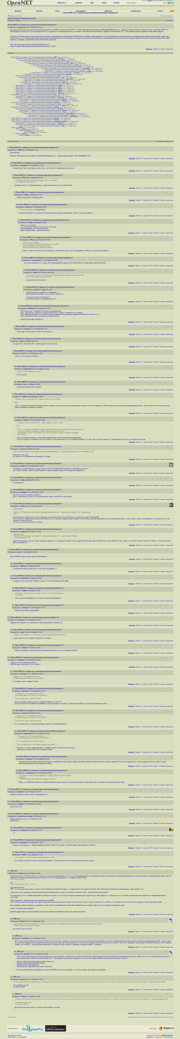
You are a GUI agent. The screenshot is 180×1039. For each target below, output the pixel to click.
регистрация (159, 0)
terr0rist (76, 73)
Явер (67, 62)
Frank (59, 87)
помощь (39, 11)
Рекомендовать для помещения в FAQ (137, 1017)
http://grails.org (37, 197)
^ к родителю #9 (147, 442)
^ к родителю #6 (147, 216)
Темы (158, 1017)
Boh (59, 76)
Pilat (63, 60)
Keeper (24, 129)
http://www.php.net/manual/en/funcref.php (31, 963)
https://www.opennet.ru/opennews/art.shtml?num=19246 (38, 30)
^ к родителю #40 (146, 283)
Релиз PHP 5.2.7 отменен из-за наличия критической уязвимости (32, 57)
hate (55, 94)
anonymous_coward (60, 121)
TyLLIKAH (61, 98)
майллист (108, 11)
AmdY (60, 91)
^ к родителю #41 (146, 766)
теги (133, 3)
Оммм (64, 105)
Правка (155, 49)
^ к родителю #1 (147, 171)
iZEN (55, 57)
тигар (64, 112)
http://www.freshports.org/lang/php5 (27, 610)
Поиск (129, 3)
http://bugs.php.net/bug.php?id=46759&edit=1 (67, 36)
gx (67, 80)
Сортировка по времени (163, 141)
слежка (160, 11)
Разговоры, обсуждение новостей (24, 18)
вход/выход (135, 11)
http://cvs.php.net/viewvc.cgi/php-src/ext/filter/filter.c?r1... (105, 31)
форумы (18, 11)
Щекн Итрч (69, 79)
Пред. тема (164, 1017)
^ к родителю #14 (146, 601)
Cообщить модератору (166, 49)
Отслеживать (169, 20)
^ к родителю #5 (147, 362)
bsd (63, 77)
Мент (28, 135)
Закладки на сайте (14, 1035)
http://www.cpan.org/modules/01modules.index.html (34, 966)
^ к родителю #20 (146, 684)
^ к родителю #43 (146, 866)
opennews (21, 27)
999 (59, 96)
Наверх (155, 158)
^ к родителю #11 (146, 571)
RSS (172, 141)
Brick (67, 84)
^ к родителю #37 (146, 265)
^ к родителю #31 (146, 752)
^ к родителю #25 (146, 233)
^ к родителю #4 (147, 200)
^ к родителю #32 (146, 253)
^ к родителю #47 (146, 931)
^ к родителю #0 (147, 158)
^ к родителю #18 (146, 653)
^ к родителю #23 (146, 706)
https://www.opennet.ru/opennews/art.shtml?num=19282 (36, 46)
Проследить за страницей (17, 1037)
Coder (60, 88)
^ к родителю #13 (146, 641)
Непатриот (61, 123)
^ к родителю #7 (147, 377)
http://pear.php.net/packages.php (28, 965)
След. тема (170, 1017)
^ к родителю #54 (146, 972)
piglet (64, 99)
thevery (24, 134)
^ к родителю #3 (147, 188)
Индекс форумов (152, 1017)
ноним (76, 65)
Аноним (60, 58)
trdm (59, 104)
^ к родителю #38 (146, 835)
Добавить (150, 1037)
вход (153, 0)
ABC (63, 126)
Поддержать (158, 1037)
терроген (61, 93)
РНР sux (14, 127)
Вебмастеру (168, 1037)
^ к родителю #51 (146, 947)
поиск (57, 11)
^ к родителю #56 (146, 1013)
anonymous (86, 68)
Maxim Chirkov (167, 1035)
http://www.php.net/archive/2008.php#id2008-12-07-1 (101, 30)
